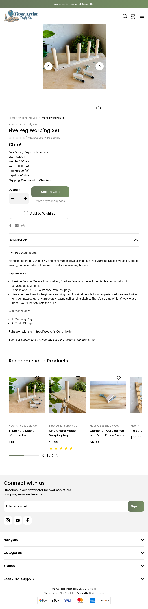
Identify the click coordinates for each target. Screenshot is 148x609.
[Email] (17, 225)
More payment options (50, 201)
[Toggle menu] (142, 16)
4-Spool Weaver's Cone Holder (52, 331)
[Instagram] (8, 520)
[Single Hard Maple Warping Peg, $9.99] (67, 395)
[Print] (23, 225)
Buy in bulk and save (37, 152)
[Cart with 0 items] (132, 16)
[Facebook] (10, 225)
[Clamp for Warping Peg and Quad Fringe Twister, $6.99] (108, 395)
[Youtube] (18, 520)
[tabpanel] (26, 409)
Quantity (14, 189)
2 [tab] (31, 455)
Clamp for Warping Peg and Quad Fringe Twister (107, 433)
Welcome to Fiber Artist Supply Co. (49, 4)
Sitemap (92, 588)
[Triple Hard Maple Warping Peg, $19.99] (27, 395)
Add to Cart (27, 414)
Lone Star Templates (65, 593)
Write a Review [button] (52, 137)
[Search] (125, 16)
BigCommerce (96, 593)
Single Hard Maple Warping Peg (62, 433)
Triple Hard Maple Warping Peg (21, 433)
